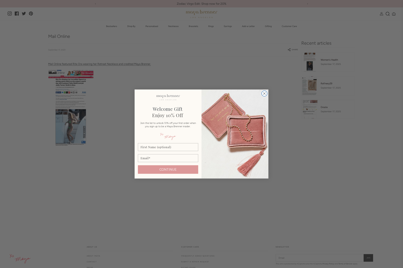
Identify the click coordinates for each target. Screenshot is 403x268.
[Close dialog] (264, 93)
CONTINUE (168, 169)
